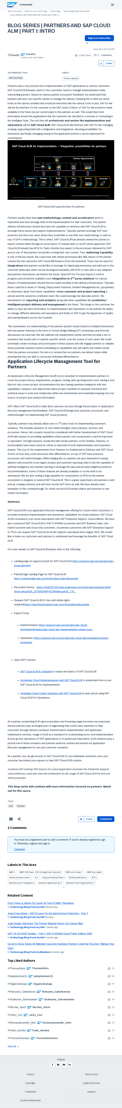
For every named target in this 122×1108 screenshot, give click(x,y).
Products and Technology (35, 11)
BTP (93, 877)
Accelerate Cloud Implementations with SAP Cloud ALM (51, 680)
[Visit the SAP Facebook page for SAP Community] (52, 1064)
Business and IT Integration (21, 883)
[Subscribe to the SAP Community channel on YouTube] (64, 1064)
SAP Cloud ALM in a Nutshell (36, 671)
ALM (11, 806)
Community (25, 4)
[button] (101, 63)
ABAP (11, 872)
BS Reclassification (77, 877)
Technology (55, 11)
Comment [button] (106, 819)
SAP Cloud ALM (15, 78)
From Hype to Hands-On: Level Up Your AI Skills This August (41, 903)
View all (12, 1046)
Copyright (30, 1083)
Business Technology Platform (79, 883)
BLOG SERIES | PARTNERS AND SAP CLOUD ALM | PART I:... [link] (35, 15)
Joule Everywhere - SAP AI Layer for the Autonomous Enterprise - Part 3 (48, 913)
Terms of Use (91, 1074)
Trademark (30, 1091)
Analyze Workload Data (53, 877)
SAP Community (15, 11)
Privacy (30, 1074)
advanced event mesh (19, 877)
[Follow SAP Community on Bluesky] (58, 1064)
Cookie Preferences (30, 1100)
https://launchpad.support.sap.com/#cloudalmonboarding (57, 604)
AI (36, 877)
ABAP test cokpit (94, 872)
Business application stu (49, 883)
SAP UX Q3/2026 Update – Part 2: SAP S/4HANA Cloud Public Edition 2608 (50, 933)
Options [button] (86, 43)
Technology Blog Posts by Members (30, 952)
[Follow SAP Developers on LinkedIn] (69, 1064)
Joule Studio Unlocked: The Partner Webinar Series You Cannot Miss (45, 923)
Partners (20, 806)
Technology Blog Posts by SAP (76, 11)
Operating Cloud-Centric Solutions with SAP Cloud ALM (50, 693)
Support (91, 1091)
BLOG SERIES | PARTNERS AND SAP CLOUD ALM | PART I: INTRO (59, 28)
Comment (19, 849)
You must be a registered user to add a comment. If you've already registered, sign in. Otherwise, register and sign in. (59, 841)
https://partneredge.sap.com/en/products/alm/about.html (46, 578)
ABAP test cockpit (73, 872)
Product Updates (71, 78)
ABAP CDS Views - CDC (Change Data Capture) (40, 872)
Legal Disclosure (91, 1083)
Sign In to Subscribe (99, 38)
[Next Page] (63, 887)
